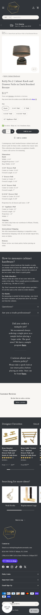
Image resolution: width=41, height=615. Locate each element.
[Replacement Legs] (28, 494)
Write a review (20, 402)
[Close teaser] (13, 602)
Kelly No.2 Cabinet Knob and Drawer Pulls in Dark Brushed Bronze (20, 33)
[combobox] (20, 17)
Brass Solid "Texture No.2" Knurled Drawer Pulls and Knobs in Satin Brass (28, 451)
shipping (11, 96)
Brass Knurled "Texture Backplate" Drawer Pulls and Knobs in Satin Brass (9, 451)
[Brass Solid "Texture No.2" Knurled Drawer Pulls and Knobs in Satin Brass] (29, 437)
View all (36, 424)
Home (3, 32)
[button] (38, 8)
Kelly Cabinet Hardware (12, 76)
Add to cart (27, 131)
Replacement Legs (28, 506)
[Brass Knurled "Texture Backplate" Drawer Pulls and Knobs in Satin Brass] (10, 437)
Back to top (19, 520)
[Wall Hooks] (10, 494)
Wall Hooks (10, 506)
